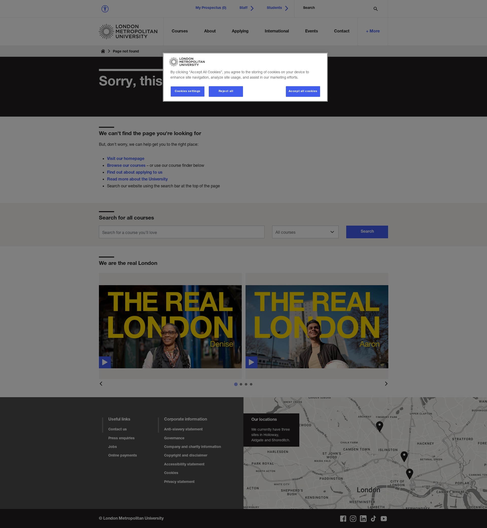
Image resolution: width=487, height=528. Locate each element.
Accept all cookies (303, 91)
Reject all (226, 91)
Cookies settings (187, 91)
